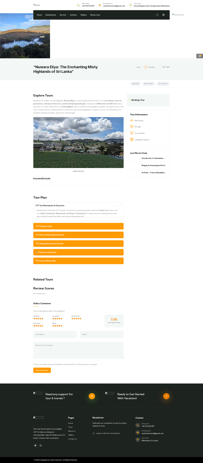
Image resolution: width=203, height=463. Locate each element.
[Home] (36, 5)
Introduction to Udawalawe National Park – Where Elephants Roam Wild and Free (154, 158)
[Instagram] (40, 445)
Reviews (149, 83)
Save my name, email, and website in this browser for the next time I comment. (66, 364)
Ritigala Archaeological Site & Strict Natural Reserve (153, 165)
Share (136, 83)
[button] (199, 35)
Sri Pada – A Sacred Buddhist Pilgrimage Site (153, 173)
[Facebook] (35, 445)
